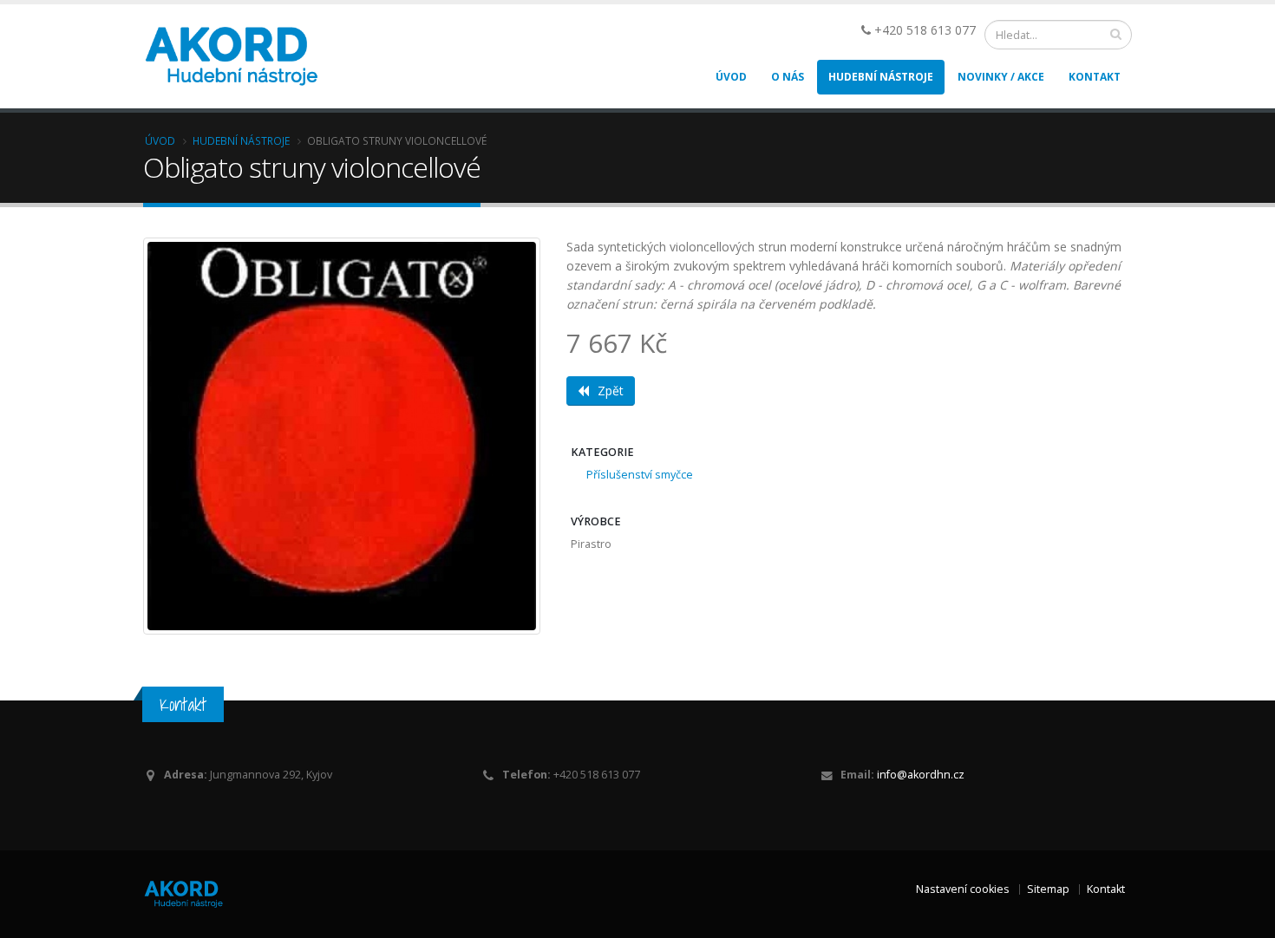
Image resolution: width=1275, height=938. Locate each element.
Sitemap (1048, 889)
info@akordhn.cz (920, 774)
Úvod (731, 76)
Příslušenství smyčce (639, 474)
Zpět (611, 390)
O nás (787, 76)
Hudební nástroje (880, 76)
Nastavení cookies (963, 889)
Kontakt (1095, 76)
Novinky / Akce (1001, 76)
